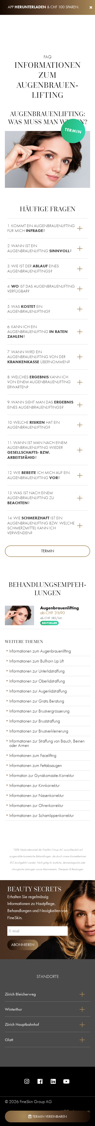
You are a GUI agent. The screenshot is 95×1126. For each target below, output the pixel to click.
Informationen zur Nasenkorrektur (36, 795)
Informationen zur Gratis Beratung (36, 701)
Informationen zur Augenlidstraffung (38, 691)
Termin (73, 131)
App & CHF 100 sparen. (43, 7)
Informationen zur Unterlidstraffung (37, 671)
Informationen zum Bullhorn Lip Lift (36, 661)
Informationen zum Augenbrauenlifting (40, 651)
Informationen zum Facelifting (32, 755)
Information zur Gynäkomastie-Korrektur (41, 775)
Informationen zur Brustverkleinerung (38, 731)
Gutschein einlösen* (82, 1099)
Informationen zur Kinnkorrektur (34, 785)
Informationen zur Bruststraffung (34, 721)
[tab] (47, 228)
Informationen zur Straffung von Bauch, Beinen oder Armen (47, 743)
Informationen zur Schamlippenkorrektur (41, 815)
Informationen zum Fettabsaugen (35, 765)
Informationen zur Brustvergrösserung (39, 711)
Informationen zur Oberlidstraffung (37, 681)
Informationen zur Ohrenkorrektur (36, 805)
